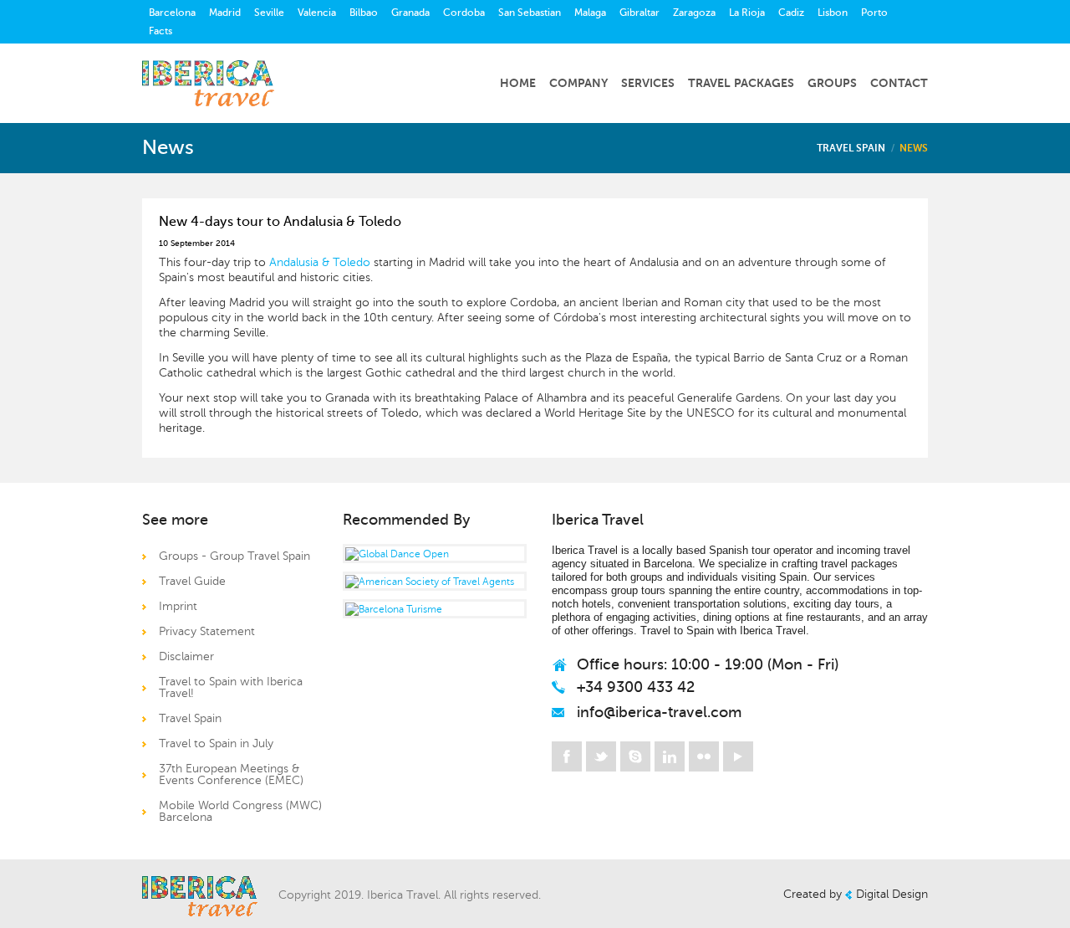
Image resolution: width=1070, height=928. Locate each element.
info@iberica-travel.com (659, 712)
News (913, 148)
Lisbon (833, 12)
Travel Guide (192, 581)
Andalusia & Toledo (319, 262)
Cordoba (464, 12)
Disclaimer (186, 656)
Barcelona (172, 12)
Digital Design (892, 894)
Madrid (225, 12)
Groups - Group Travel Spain (234, 556)
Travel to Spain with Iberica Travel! (231, 687)
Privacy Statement (207, 631)
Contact (899, 83)
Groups (832, 83)
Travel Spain (851, 148)
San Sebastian (529, 12)
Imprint (178, 606)
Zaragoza (694, 12)
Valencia (317, 12)
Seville (269, 12)
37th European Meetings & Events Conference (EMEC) (231, 774)
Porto (874, 12)
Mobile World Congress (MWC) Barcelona (240, 811)
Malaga (590, 12)
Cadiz (791, 12)
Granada (410, 12)
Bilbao (363, 12)
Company (578, 83)
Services (648, 83)
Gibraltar (639, 12)
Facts (160, 31)
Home (518, 83)
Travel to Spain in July (216, 743)
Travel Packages (741, 83)
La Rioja (747, 12)
